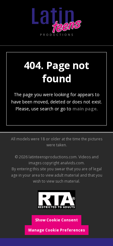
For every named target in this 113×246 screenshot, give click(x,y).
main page (85, 109)
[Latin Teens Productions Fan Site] (56, 22)
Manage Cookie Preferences (56, 230)
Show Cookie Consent (56, 220)
